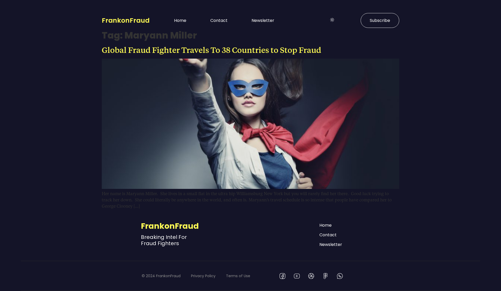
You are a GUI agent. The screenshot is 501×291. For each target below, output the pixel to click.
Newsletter (263, 20)
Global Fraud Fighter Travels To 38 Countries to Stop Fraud (211, 50)
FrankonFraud (126, 20)
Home (180, 20)
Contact (219, 20)
